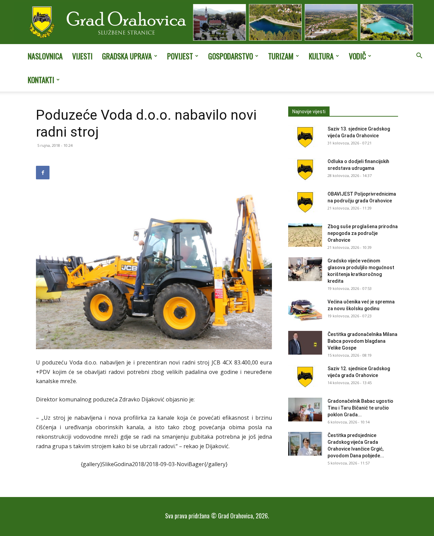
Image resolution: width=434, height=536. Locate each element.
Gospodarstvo (230, 56)
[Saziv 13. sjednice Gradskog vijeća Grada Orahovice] (305, 137)
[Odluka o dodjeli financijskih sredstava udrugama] (305, 170)
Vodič (357, 56)
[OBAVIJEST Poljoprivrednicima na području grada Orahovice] (305, 202)
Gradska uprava (127, 56)
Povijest (180, 56)
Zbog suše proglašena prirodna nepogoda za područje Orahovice (363, 233)
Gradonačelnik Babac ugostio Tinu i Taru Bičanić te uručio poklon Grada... (360, 407)
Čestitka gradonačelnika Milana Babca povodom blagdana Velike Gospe (362, 341)
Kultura (321, 56)
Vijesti (82, 56)
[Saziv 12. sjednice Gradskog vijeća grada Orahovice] (305, 377)
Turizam (281, 56)
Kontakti (41, 79)
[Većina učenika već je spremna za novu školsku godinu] (305, 310)
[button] (419, 56)
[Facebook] (43, 172)
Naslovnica (45, 56)
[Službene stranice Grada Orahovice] (217, 22)
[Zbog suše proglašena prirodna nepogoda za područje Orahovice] (305, 235)
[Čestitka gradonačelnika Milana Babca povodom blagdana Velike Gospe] (305, 343)
